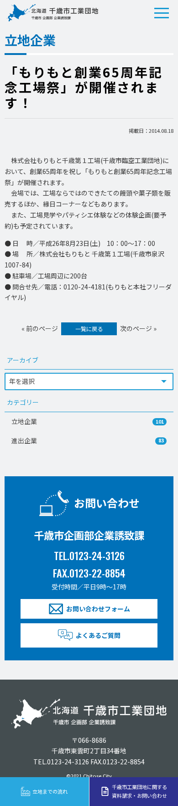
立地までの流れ (50, 791)
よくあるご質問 (98, 635)
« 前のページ (39, 328)
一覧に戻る (89, 329)
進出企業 (87, 440)
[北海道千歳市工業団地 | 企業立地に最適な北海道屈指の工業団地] (52, 13)
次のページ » (138, 328)
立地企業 (87, 421)
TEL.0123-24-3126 (89, 555)
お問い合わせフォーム (98, 608)
